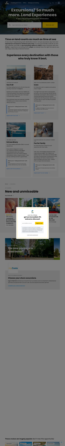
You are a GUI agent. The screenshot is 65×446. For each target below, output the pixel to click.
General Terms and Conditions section (30, 231)
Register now (39, 223)
